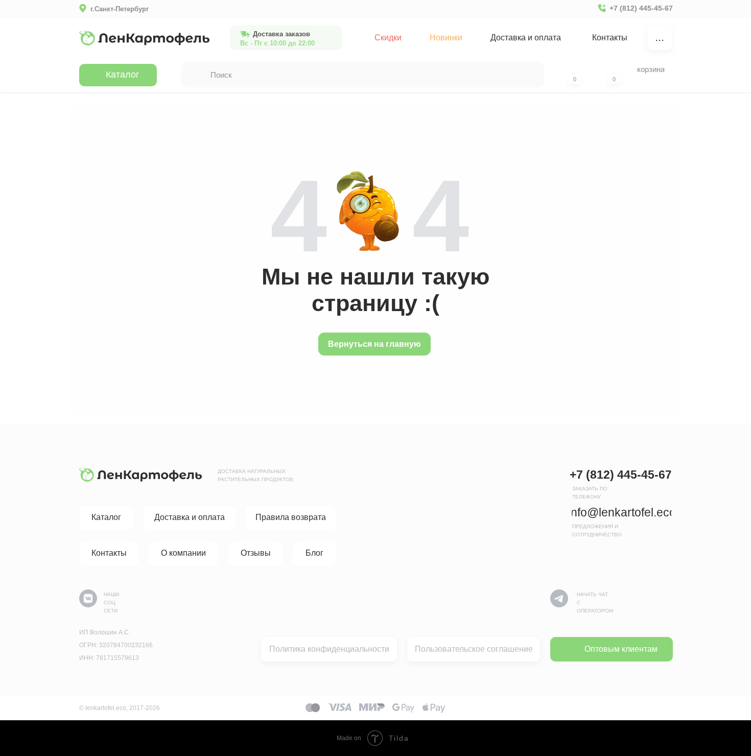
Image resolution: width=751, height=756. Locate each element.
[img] (144, 37)
